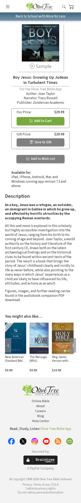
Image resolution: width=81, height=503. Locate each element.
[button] (64, 7)
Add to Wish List (42, 158)
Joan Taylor (46, 93)
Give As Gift (43, 142)
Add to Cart (43, 120)
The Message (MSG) (38, 359)
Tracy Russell (48, 98)
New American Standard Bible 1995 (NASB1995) (14, 363)
